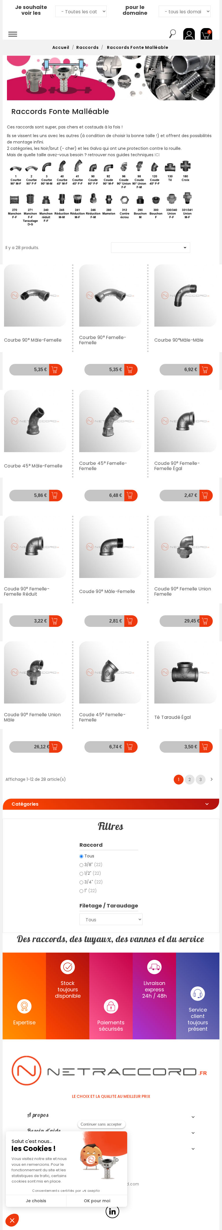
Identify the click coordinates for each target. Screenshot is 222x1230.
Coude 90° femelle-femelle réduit (26, 591)
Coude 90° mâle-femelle (107, 591)
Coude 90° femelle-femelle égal (177, 466)
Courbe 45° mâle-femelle (33, 466)
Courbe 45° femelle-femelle (103, 466)
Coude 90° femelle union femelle (182, 591)
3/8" (93, 865)
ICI (157, 155)
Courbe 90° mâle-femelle (33, 340)
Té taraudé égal (172, 717)
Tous (89, 856)
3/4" (93, 882)
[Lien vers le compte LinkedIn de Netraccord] (112, 1211)
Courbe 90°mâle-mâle (179, 340)
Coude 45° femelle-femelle (102, 717)
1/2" (92, 873)
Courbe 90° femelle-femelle (102, 340)
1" (90, 891)
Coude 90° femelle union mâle (32, 717)
